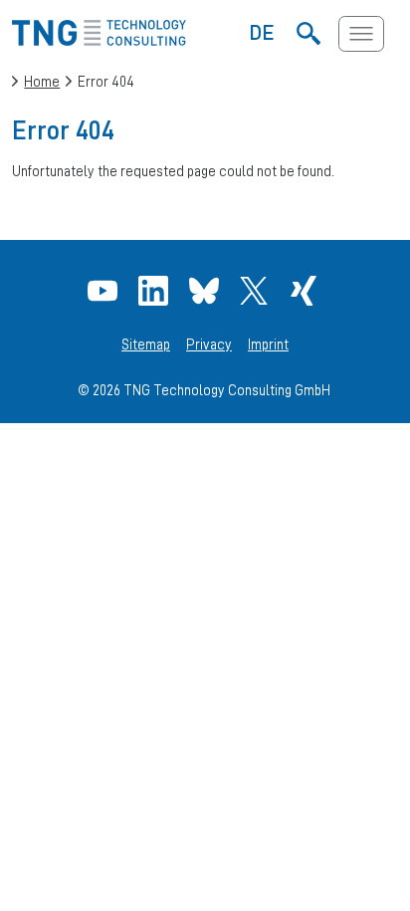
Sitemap (145, 344)
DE (262, 32)
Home (42, 81)
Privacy (209, 344)
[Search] (309, 34)
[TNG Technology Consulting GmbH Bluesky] (206, 291)
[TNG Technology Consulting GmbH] (98, 40)
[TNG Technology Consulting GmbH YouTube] (105, 291)
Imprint (268, 344)
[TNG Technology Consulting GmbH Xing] (306, 291)
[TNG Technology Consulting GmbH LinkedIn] (155, 291)
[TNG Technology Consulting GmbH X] (256, 291)
